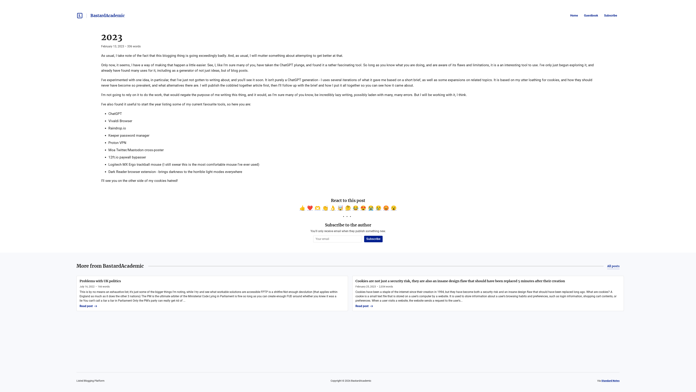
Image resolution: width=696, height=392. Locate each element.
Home (574, 15)
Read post (86, 306)
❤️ (310, 208)
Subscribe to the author (348, 225)
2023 (111, 37)
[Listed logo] (79, 15)
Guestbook (591, 15)
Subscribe (610, 15)
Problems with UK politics (100, 281)
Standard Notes (610, 380)
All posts (613, 266)
